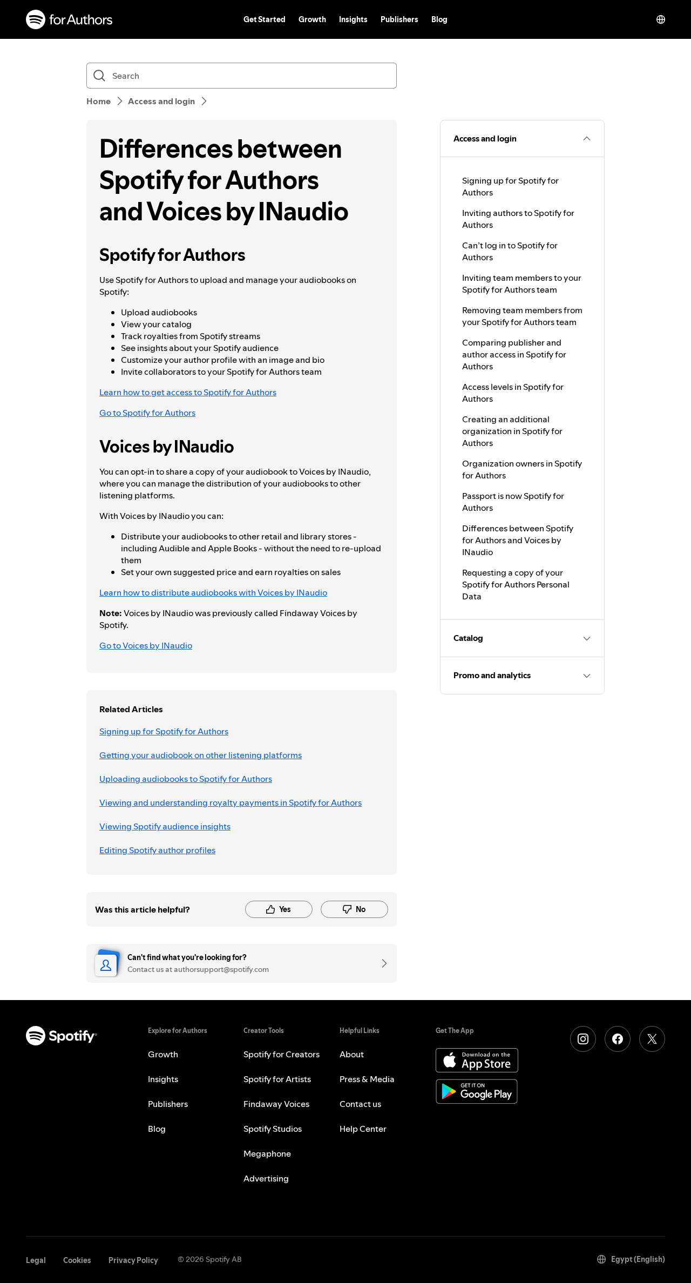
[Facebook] (618, 1039)
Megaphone (267, 1153)
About (352, 1054)
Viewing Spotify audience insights (165, 826)
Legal (36, 1260)
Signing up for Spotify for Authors (163, 731)
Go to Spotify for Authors (147, 412)
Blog (439, 19)
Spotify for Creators (281, 1054)
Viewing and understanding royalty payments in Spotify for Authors (230, 802)
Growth (312, 19)
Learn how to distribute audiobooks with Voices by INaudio (213, 592)
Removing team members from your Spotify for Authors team (522, 316)
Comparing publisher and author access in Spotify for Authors (514, 354)
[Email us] (380, 963)
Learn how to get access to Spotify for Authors (187, 392)
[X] (652, 1039)
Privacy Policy (133, 1260)
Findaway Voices (276, 1104)
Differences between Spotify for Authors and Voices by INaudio (517, 540)
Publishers (399, 19)
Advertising (266, 1178)
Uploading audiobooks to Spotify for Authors (185, 779)
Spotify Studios (272, 1129)
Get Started (264, 19)
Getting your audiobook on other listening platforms (200, 755)
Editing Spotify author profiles (157, 850)
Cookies (77, 1260)
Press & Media (367, 1079)
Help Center (363, 1129)
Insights (353, 19)
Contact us (360, 1104)
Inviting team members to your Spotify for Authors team (521, 283)
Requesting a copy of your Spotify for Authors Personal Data (516, 584)
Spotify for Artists (277, 1079)
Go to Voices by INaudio (145, 645)
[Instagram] (583, 1039)
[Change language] (660, 19)
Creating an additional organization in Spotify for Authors (512, 431)
